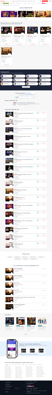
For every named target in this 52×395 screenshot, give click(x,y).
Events (13, 1)
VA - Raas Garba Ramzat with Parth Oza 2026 (21, 228)
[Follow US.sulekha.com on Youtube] (31, 386)
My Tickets (39, 3)
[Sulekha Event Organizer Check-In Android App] (41, 350)
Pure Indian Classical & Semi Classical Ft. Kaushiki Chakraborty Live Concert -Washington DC (24, 166)
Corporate (6, 391)
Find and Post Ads (7, 382)
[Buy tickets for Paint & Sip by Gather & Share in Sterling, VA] (9, 122)
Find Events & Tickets (8, 386)
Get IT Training (7, 384)
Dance (15, 201)
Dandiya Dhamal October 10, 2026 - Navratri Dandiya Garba (23, 205)
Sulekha (3, 1)
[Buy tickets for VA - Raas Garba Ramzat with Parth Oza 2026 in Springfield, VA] (45, 30)
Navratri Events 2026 (5, 3)
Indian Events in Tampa (39, 375)
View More (25, 334)
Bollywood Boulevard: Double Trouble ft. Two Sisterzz (22, 136)
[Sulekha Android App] (32, 350)
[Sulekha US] (1, 3)
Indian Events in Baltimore (29, 366)
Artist (22, 97)
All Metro (6, 364)
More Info (43, 283)
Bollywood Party (17, 140)
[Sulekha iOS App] (32, 352)
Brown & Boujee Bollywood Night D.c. (19, 304)
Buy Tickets (6, 44)
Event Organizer (34, 97)
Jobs (25, 1)
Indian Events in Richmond (8, 374)
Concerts (29, 330)
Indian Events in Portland (29, 373)
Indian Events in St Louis (18, 375)
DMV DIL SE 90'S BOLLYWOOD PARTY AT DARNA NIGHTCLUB (23, 113)
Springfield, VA (43, 39)
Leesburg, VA (3, 39)
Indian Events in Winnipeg (8, 377)
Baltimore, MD (16, 285)
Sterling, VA (29, 39)
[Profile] (49, 1)
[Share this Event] (9, 33)
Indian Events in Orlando (29, 372)
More (34, 1)
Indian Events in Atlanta (8, 366)
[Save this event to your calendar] (10, 33)
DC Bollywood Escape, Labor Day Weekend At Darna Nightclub (23, 144)
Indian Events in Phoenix (8, 373)
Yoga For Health (16, 282)
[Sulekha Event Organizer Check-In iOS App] (41, 352)
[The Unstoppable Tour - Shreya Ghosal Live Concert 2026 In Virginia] (9, 299)
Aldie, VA (16, 162)
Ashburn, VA (16, 39)
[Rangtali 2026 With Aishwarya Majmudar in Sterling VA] (26, 14)
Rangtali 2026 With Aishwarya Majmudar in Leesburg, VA (10, 36)
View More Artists (25, 86)
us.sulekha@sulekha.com (30, 383)
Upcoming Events (18, 3)
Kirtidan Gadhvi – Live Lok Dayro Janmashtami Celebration (36, 36)
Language (29, 3)
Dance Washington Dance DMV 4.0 (19, 197)
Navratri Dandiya (39, 364)
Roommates (16, 1)
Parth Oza (42, 40)
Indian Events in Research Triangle (41, 373)
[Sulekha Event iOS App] (23, 352)
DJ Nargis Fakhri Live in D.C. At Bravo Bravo (20, 151)
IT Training (22, 1)
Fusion (10, 364)
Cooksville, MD (16, 271)
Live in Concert (15, 364)
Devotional (30, 364)
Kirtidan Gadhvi (30, 40)
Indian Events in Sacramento (18, 374)
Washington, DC (17, 154)
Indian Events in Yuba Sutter (18, 377)
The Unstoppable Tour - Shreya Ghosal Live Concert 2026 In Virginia (24, 297)
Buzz (36, 3)
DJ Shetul (18, 209)
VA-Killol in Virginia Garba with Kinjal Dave (7, 56)
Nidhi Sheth (16, 40)
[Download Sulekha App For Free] (41, 1)
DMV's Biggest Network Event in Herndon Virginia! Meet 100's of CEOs (24, 159)
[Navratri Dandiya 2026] (9, 14)
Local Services (31, 1)
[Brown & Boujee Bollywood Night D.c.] (9, 306)
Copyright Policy (29, 391)
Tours (22, 3)
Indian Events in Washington (40, 376)
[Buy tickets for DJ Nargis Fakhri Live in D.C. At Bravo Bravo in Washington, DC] (9, 153)
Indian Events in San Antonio (29, 374)
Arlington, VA (16, 139)
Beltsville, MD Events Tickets (16, 5)
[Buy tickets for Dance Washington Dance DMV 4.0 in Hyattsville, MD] (9, 198)
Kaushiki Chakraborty (17, 170)
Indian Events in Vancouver (29, 376)
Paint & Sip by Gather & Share (18, 182)
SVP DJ (16, 209)
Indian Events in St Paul (29, 375)
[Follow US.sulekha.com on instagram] (28, 386)
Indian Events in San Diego (40, 374)
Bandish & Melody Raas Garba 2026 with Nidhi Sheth (22, 36)
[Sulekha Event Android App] (23, 350)
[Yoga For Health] (9, 285)
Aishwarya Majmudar (4, 40)
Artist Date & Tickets (12, 3)
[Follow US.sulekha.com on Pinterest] (33, 386)
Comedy (33, 3)
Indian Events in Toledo (8, 376)
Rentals (20, 1)
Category (25, 3)
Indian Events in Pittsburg (18, 373)
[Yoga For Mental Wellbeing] (9, 270)
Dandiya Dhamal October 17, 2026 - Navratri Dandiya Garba (23, 220)
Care (27, 1)
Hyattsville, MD (16, 200)
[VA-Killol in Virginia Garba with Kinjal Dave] (43, 14)
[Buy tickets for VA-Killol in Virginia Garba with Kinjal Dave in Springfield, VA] (6, 51)
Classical (19, 364)
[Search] (11, 1)
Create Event (43, 3)
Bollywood (34, 364)
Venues (27, 97)
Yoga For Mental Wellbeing (18, 268)
